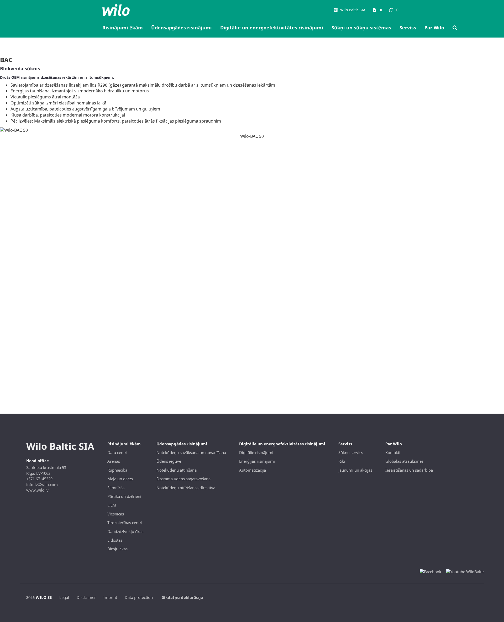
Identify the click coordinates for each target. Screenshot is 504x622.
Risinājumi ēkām (122, 27)
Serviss (408, 27)
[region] (252, 130)
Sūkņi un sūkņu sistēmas (361, 27)
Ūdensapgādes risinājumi (181, 27)
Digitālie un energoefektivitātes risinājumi (271, 27)
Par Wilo (434, 27)
